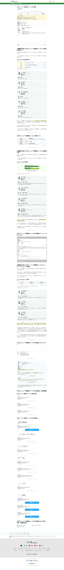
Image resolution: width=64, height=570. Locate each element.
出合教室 (19, 474)
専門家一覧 (44, 548)
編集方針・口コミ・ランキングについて (31, 548)
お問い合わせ (40, 550)
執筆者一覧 (40, 548)
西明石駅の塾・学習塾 (21, 525)
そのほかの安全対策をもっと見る (32, 382)
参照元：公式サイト (44, 245)
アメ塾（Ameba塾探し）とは (21, 548)
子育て (37, 545)
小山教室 (19, 396)
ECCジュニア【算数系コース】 (27, 27)
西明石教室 (19, 403)
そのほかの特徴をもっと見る (32, 375)
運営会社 (36, 550)
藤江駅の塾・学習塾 (21, 526)
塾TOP (10, 534)
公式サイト (32, 429)
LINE (26, 545)
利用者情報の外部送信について (29, 550)
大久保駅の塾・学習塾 (36, 525)
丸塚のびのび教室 (20, 498)
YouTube (42, 545)
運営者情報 (48, 548)
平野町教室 (19, 461)
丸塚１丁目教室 (20, 467)
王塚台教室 (19, 512)
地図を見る (19, 399)
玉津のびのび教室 (20, 505)
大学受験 (31, 545)
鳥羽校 (18, 425)
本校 (18, 449)
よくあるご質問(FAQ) (47, 550)
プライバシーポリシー (21, 550)
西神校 (18, 486)
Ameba (29, 560)
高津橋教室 (19, 410)
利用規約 (15, 550)
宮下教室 (19, 437)
